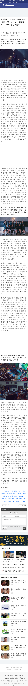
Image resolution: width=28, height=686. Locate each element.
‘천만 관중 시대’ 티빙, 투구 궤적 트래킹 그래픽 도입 (14, 499)
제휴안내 (11, 675)
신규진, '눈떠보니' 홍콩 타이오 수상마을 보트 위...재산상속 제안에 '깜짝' (13, 501)
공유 (9, 505)
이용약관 (21, 675)
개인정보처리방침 (11, 677)
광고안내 (16, 675)
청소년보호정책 (19, 677)
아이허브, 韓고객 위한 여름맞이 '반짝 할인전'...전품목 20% (14, 491)
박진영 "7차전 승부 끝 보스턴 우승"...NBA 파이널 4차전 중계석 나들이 (14, 496)
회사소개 (7, 675)
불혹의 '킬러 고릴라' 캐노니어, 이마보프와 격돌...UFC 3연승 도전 (13, 494)
